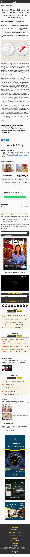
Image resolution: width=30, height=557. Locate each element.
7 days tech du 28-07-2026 (13, 327)
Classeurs (19, 311)
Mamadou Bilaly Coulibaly (12, 21)
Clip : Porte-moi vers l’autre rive (14, 382)
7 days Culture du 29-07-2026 (14, 325)
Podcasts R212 (19, 182)
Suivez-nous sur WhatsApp (15, 197)
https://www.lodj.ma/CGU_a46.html (15, 301)
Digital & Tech (7, 181)
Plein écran (25, 276)
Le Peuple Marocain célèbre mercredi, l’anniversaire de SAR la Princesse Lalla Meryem (8, 176)
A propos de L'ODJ (15, 529)
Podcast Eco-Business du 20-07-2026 (16, 346)
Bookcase (24, 184)
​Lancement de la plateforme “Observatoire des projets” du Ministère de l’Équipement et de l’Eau (20, 415)
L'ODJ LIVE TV (15, 540)
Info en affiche (10, 179)
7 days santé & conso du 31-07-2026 (16, 319)
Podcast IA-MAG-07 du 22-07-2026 (15, 349)
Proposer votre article (15, 535)
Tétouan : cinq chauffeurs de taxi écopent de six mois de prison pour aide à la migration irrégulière (15, 226)
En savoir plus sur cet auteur (21, 155)
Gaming (24, 179)
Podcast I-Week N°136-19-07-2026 (15, 352)
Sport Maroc (7, 182)
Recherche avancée (6, 235)
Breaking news (9, 5)
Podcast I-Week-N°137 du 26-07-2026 (16, 344)
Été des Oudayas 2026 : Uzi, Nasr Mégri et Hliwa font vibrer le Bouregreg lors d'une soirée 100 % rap (14, 362)
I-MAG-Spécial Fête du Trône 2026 (15, 322)
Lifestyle (19, 181)
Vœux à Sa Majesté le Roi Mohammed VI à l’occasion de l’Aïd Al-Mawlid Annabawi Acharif (22, 176)
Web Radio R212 (15, 545)
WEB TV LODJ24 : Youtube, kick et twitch (15, 273)
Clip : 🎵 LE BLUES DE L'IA (11, 394)
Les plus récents (11, 311)
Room (15, 182)
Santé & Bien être (14, 181)
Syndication (18, 552)
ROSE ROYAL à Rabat (8, 430)
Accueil (2, 5)
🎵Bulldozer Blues (10, 391)
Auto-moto (12, 182)
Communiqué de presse (18, 179)
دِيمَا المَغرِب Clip (9, 384)
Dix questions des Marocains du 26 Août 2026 (14, 207)
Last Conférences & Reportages (16, 184)
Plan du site (11, 552)
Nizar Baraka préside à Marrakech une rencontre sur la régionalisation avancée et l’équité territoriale (15, 403)
